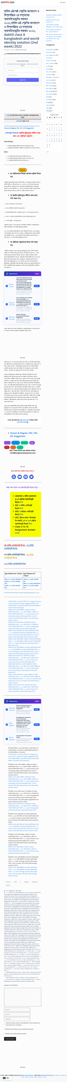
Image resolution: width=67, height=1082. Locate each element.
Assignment (11, 890)
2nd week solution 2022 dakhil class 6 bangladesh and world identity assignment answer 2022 (21, 899)
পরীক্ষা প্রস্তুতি (18, 890)
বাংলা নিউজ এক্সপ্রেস (8, 126)
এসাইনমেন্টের (19, 121)
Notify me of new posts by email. (16, 1034)
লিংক (21, 502)
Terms (22, 1077)
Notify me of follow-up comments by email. (19, 1029)
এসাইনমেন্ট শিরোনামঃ (12, 132)
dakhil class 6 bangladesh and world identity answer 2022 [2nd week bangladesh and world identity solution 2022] (22, 938)
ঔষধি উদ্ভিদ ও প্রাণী (50, 77)
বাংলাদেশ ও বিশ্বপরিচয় (26, 963)
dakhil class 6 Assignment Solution (25, 930)
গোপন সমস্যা (49, 80)
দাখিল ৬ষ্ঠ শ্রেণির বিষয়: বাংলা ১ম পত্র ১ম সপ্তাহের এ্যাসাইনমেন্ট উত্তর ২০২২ (22, 960)
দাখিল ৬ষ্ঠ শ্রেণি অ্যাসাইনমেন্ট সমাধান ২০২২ (20, 953)
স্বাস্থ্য (47, 111)
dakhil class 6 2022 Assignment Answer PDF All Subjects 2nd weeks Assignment (22, 917)
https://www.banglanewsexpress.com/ (27, 126)
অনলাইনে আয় (49, 61)
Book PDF (49, 52)
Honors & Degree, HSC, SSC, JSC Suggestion (19, 128)
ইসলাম (47, 69)
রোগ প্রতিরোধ (49, 100)
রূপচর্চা (47, 97)
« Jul (47, 152)
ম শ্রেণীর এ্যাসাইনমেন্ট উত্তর (16, 563)
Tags (45, 1077)
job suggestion (51, 55)
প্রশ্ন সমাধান (49, 94)
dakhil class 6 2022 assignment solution (21, 919)
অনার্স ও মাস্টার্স (49, 63)
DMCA (27, 1077)
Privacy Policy (33, 1077)
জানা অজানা (48, 83)
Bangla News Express (27, 1075)
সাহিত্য (47, 108)
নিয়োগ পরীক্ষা (49, 88)
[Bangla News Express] (7, 2)
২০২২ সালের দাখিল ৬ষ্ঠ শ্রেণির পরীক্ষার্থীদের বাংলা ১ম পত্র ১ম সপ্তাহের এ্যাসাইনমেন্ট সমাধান (23, 892)
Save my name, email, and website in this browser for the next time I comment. (23, 1024)
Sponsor (40, 1077)
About (57, 1075)
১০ (5, 563)
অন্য (7, 487)
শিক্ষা (7, 890)
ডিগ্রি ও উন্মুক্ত (49, 86)
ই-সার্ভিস (48, 66)
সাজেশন (48, 105)
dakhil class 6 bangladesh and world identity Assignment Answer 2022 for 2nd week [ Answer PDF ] (21, 943)
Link (17, 532)
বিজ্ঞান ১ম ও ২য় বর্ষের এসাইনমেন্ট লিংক (13, 579)
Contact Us (63, 1075)
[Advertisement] (22, 97)
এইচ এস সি (48, 72)
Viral (47, 58)
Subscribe (23, 80)
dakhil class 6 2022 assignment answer (26, 915)
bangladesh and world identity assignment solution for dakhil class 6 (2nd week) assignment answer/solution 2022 (22, 912)
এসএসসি (48, 75)
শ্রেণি (8, 115)
